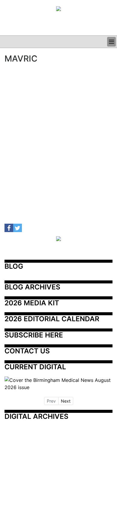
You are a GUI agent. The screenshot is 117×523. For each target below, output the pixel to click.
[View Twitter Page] (17, 228)
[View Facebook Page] (8, 228)
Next (65, 401)
